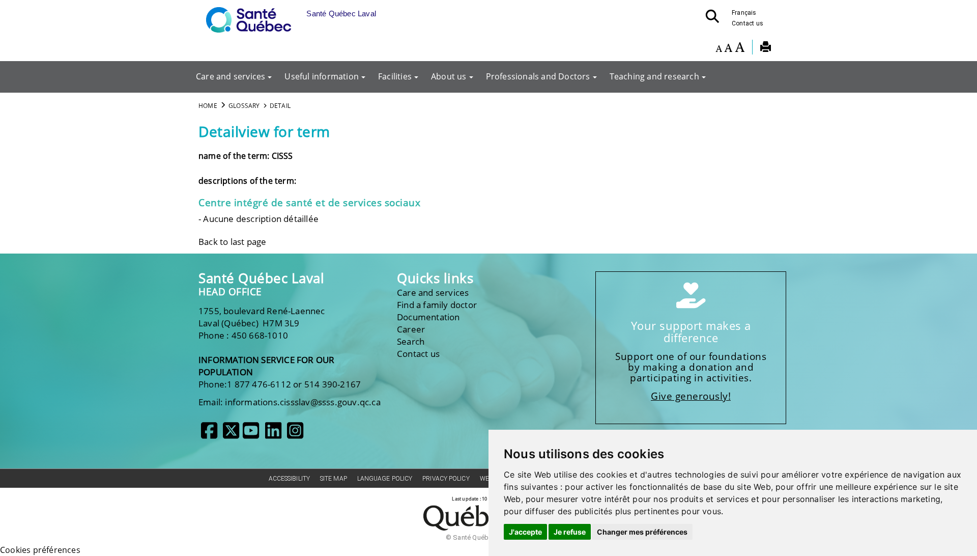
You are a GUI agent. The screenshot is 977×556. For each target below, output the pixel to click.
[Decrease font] (718, 48)
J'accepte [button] (525, 531)
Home (207, 105)
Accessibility (289, 478)
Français (744, 12)
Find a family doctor (437, 305)
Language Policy (385, 478)
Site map (333, 478)
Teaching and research (654, 76)
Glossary (244, 105)
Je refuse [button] (570, 531)
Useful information (321, 76)
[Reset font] (728, 48)
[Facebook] (209, 434)
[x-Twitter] (231, 434)
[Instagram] (295, 434)
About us (449, 76)
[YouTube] (251, 434)
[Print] (765, 48)
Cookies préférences (40, 549)
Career (411, 329)
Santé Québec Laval (261, 278)
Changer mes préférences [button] (642, 531)
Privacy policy (445, 478)
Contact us (747, 23)
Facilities (395, 76)
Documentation (428, 317)
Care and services (230, 76)
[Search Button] (715, 19)
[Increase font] (739, 48)
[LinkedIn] (273, 434)
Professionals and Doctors (538, 76)
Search (410, 341)
